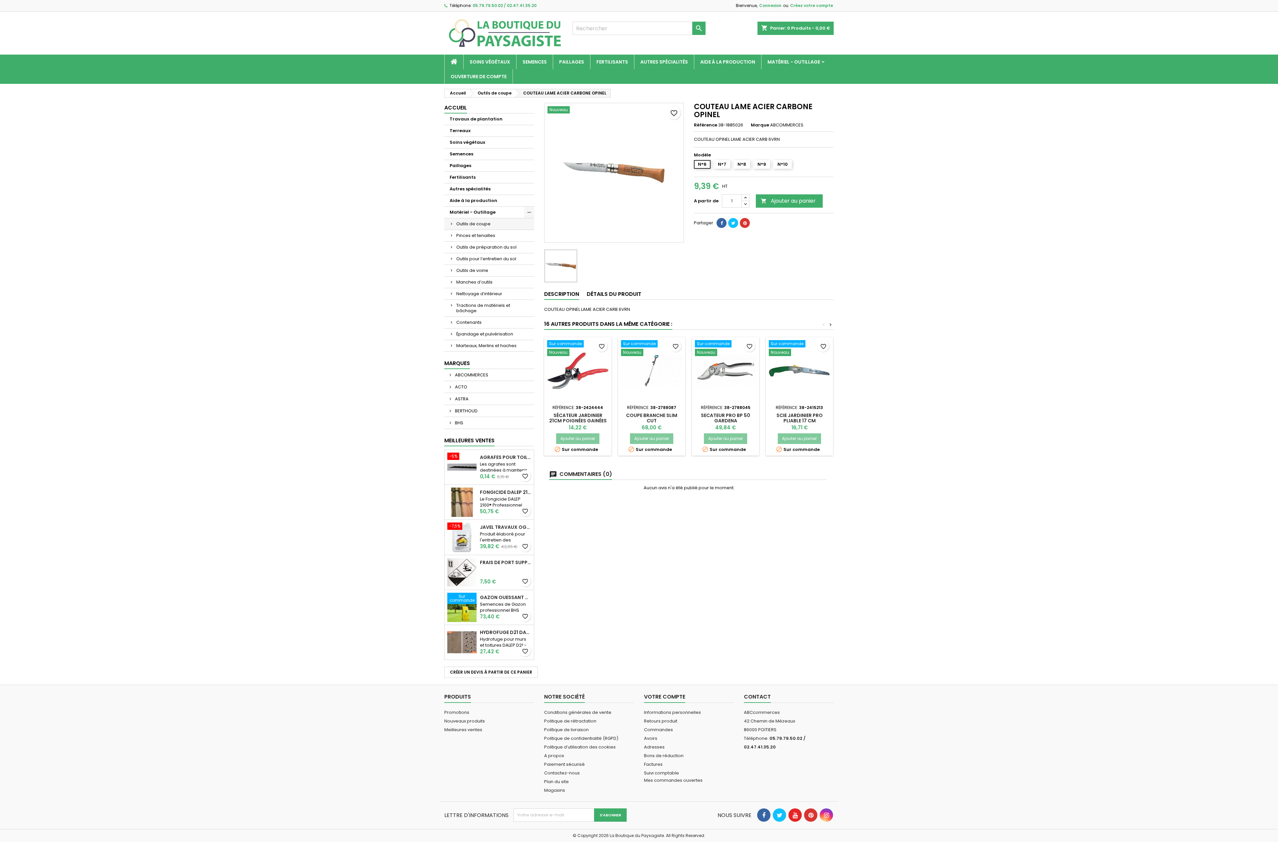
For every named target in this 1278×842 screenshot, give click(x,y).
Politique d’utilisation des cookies (580, 747)
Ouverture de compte (479, 76)
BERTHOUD (466, 411)
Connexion (770, 5)
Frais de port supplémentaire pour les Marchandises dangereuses (505, 562)
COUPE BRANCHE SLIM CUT (651, 418)
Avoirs (650, 738)
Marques (457, 363)
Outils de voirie (472, 270)
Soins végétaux (490, 62)
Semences (535, 62)
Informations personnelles (672, 712)
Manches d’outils (474, 282)
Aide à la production (727, 62)
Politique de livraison (566, 730)
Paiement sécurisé (564, 764)
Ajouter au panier (788, 201)
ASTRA (461, 399)
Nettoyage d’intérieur (479, 294)
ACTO (460, 387)
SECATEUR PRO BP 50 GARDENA (725, 418)
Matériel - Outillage (793, 62)
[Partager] (722, 223)
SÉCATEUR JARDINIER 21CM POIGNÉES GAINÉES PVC (578, 420)
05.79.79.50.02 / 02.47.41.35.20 (504, 5)
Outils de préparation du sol (486, 247)
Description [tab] (561, 294)
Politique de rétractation (570, 721)
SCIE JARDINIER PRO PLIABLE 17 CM (799, 418)
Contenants (469, 322)
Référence (705, 125)
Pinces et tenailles (475, 235)
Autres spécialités (664, 62)
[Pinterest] (745, 223)
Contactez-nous (562, 773)
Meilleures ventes (463, 730)
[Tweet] (733, 223)
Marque (760, 125)
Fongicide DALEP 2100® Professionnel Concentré (505, 492)
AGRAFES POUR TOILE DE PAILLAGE (505, 457)
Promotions (456, 712)
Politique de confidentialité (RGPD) (581, 738)
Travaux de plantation (476, 119)
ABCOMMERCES (471, 375)
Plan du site (556, 781)
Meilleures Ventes (469, 440)
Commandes (658, 730)
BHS (458, 423)
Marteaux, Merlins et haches (486, 345)
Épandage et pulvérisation (484, 334)
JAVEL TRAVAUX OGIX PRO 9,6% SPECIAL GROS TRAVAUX (505, 527)
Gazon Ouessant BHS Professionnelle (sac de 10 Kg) (505, 597)
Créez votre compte (811, 5)
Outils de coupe (473, 224)
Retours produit (660, 721)
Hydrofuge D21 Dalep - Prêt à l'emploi (505, 632)
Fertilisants (612, 62)
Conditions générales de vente (577, 712)
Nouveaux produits (464, 721)
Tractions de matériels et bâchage (483, 308)
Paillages (571, 62)
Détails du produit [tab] (614, 294)
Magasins (554, 790)
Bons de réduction (664, 755)
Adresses (654, 747)
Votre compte (664, 697)
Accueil (455, 107)
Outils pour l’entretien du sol (486, 259)
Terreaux (460, 130)
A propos (554, 755)
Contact (757, 697)
